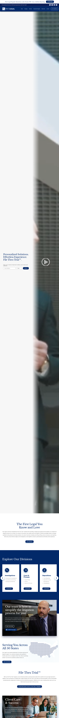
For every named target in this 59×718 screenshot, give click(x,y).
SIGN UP (25, 268)
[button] (45, 262)
